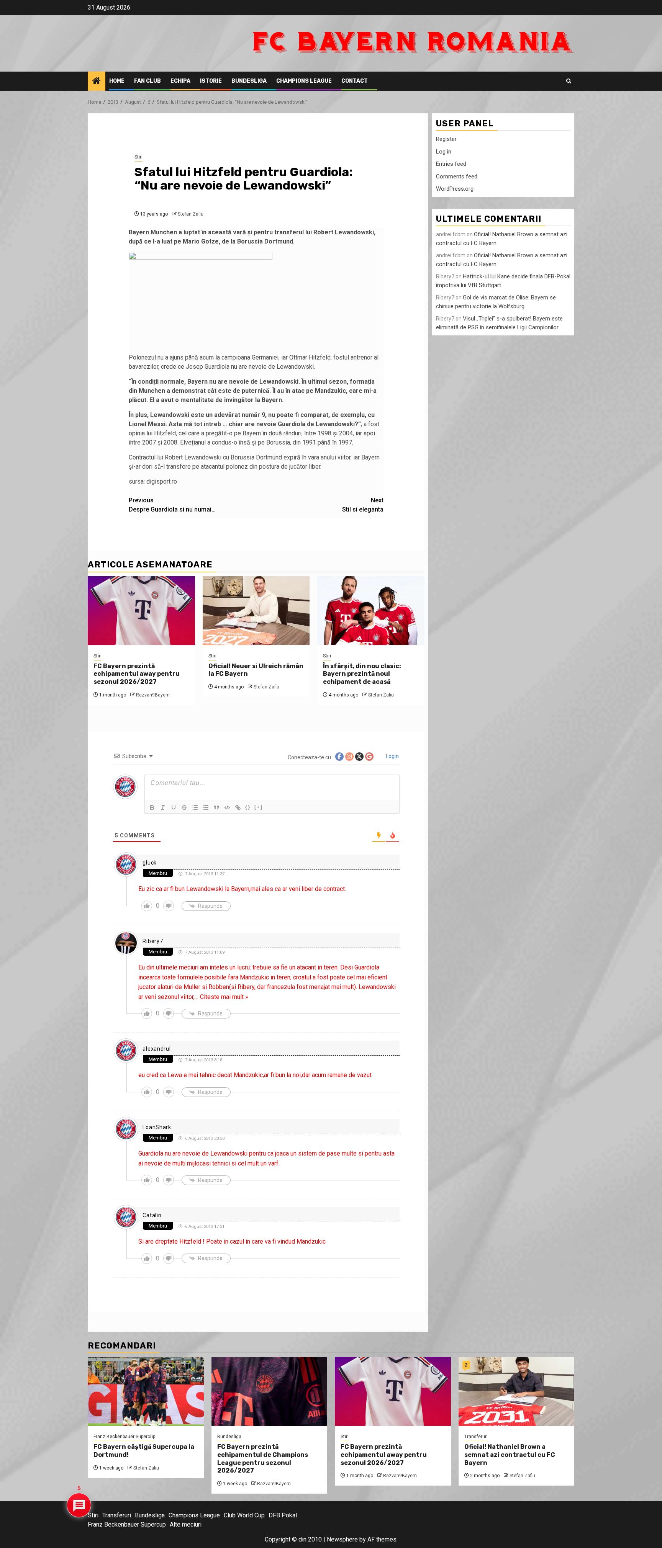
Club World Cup (244, 1515)
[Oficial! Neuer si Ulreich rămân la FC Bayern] (256, 610)
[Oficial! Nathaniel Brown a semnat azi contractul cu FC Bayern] (517, 1391)
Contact (354, 81)
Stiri (138, 157)
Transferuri (476, 1436)
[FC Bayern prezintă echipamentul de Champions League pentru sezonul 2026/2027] (269, 1391)
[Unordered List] (205, 807)
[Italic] (162, 807)
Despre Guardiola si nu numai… (172, 505)
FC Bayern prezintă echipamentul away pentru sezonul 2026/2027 (136, 674)
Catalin (152, 1215)
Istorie (211, 81)
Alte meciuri (186, 1524)
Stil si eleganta (362, 505)
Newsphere (342, 1539)
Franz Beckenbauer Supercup (124, 1436)
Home (117, 81)
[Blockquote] (216, 807)
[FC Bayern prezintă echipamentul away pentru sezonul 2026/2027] (141, 610)
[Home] (96, 81)
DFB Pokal (283, 1515)
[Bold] (152, 807)
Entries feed (451, 163)
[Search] (569, 81)
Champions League (304, 81)
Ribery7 (153, 941)
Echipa (180, 81)
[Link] (238, 807)
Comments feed (456, 176)
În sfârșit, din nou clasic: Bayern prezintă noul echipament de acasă (362, 674)
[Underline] (173, 807)
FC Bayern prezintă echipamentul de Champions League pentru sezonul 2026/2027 (262, 1458)
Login (392, 756)
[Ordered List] (195, 807)
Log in (443, 151)
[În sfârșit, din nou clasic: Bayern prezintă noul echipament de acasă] (370, 610)
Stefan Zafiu (190, 214)
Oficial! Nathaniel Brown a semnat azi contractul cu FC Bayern (509, 1454)
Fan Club (147, 81)
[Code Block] (227, 807)
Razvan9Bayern (153, 695)
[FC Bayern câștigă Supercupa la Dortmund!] (146, 1391)
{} (248, 807)
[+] (258, 807)
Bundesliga (249, 81)
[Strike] (184, 807)
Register (446, 139)
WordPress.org (455, 188)
